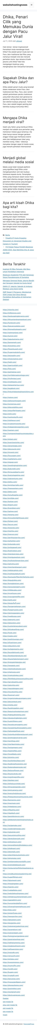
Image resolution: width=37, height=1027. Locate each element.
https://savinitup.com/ (11, 741)
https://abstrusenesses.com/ (14, 995)
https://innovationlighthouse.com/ (15, 518)
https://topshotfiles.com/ (12, 751)
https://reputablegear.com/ (13, 688)
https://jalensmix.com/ (11, 620)
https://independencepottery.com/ (16, 427)
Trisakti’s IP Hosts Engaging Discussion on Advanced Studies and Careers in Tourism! (17, 241)
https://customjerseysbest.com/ (15, 626)
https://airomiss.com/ (11, 757)
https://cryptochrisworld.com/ (14, 424)
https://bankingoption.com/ (13, 708)
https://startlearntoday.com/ (13, 744)
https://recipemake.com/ (12, 825)
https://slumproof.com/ (11, 992)
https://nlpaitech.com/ (11, 813)
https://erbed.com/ (10, 439)
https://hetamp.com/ (10, 515)
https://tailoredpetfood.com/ (13, 731)
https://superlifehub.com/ (12, 877)
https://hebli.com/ (9, 362)
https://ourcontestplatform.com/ (15, 903)
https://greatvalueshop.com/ (13, 939)
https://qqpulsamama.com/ (13, 339)
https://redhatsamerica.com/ (14, 943)
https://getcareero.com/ (12, 920)
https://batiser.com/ (10, 502)
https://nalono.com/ (10, 397)
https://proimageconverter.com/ (15, 738)
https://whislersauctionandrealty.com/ (17, 897)
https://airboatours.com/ (12, 842)
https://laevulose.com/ (11, 979)
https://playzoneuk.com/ (12, 702)
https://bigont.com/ (10, 505)
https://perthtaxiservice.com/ (14, 538)
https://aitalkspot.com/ (11, 848)
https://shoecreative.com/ (12, 359)
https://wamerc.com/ (11, 430)
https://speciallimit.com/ (12, 900)
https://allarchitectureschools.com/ (16, 855)
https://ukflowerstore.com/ (13, 949)
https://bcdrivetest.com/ (12, 551)
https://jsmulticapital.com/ (13, 495)
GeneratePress (29, 1024)
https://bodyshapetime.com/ (13, 475)
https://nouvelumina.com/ (12, 692)
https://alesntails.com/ (11, 852)
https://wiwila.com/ (10, 705)
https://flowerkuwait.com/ (12, 349)
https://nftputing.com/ (11, 810)
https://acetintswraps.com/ (13, 639)
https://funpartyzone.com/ (13, 610)
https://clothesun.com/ (11, 420)
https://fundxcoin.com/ (11, 323)
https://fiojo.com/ (9, 369)
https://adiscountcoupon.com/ (14, 401)
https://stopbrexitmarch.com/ (14, 946)
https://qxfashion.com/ (11, 541)
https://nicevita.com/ (10, 310)
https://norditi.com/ (10, 969)
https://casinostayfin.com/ (13, 417)
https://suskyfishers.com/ (12, 721)
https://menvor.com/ (10, 534)
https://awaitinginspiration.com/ (15, 465)
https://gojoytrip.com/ (11, 685)
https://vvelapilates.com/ (12, 890)
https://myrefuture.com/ (12, 593)
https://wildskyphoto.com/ (13, 570)
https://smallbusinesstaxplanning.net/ (17, 874)
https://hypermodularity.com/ (14, 352)
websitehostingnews (15, 4)
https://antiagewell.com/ (12, 547)
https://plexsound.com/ (11, 449)
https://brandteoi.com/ (11, 508)
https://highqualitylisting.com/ (14, 715)
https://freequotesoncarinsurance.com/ (18, 797)
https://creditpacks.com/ (12, 382)
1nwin (5, 1015)
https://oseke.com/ (10, 636)
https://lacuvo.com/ (10, 524)
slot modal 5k (8, 1002)
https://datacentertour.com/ (13, 385)
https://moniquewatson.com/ (14, 557)
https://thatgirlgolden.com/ (13, 884)
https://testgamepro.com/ (12, 747)
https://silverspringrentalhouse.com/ (16, 907)
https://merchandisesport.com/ (14, 567)
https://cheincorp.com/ (11, 672)
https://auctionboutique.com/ (14, 761)
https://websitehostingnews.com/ (15, 893)
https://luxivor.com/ (10, 336)
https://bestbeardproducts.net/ (15, 656)
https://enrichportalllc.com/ (13, 485)
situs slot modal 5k (10, 1005)
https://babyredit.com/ (11, 469)
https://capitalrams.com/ (12, 459)
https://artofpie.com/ (11, 498)
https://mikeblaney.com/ (12, 807)
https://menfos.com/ (10, 531)
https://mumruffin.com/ (11, 966)
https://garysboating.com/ (13, 682)
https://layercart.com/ (11, 695)
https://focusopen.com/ (12, 456)
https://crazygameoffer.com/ (13, 597)
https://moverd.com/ (10, 452)
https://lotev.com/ (9, 910)
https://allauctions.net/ (11, 646)
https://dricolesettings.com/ (13, 629)
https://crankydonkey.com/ (13, 675)
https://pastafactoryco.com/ (13, 816)
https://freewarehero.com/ (13, 488)
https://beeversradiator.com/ (14, 326)
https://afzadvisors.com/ (12, 643)
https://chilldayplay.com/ (12, 590)
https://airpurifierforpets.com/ (14, 411)
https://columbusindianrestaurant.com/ (18, 734)
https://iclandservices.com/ (13, 554)
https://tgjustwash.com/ (12, 880)
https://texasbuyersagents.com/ (15, 725)
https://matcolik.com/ (11, 952)
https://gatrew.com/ (10, 511)
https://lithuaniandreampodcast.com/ (17, 319)
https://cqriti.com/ (9, 600)
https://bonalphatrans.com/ (13, 584)
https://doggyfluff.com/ (11, 603)
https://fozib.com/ (9, 633)
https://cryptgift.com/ (11, 975)
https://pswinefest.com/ (12, 989)
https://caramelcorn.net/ (12, 930)
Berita (7, 235)
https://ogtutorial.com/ (11, 832)
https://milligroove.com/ (12, 313)
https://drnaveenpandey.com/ (14, 787)
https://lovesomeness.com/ (13, 962)
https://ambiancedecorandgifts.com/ (17, 862)
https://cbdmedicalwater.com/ (14, 669)
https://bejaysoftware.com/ (13, 770)
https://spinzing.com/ (11, 564)
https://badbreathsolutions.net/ (15, 764)
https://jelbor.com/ (10, 492)
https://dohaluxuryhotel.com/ (14, 784)
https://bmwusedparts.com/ (13, 472)
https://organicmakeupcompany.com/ (17, 698)
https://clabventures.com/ (12, 479)
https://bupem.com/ (10, 972)
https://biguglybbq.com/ (12, 580)
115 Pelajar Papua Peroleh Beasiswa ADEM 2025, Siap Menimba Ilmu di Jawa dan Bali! (18, 250)
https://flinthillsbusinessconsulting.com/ (18, 679)
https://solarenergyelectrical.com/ (15, 926)
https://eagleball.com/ (11, 388)
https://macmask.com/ (11, 803)
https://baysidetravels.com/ (13, 652)
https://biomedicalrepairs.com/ (14, 329)
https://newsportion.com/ (12, 916)
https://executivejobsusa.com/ (14, 793)
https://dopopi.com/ (10, 462)
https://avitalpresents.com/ (13, 649)
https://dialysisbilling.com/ (13, 407)
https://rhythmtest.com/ (12, 379)
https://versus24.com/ (11, 956)
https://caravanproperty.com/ (14, 587)
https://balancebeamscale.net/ (14, 767)
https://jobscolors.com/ (11, 623)
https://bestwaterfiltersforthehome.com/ (18, 577)
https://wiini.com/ (9, 414)
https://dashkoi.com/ (11, 780)
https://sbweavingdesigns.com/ (15, 718)
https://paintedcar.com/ (12, 372)
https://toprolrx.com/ (10, 887)
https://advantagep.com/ (12, 446)
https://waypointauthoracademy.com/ (17, 728)
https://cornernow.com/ (12, 404)
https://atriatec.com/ (10, 959)
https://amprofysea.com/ (12, 913)
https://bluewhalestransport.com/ (15, 659)
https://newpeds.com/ (11, 665)
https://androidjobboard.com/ (14, 865)
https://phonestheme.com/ (13, 985)
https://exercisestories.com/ (13, 442)
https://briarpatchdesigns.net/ (14, 662)
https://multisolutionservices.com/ (16, 561)
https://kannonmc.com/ (11, 800)
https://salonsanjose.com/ (13, 333)
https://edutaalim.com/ (11, 356)
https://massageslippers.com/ (14, 982)
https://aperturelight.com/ (12, 365)
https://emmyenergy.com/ (12, 790)
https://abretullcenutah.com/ (14, 839)
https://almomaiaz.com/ (12, 858)
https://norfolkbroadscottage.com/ (16, 375)
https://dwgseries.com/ (11, 923)
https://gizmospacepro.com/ (13, 613)
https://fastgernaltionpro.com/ (14, 606)
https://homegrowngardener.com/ (15, 936)
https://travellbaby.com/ (12, 754)
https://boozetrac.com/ (11, 346)
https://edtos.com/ (10, 482)
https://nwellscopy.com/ (12, 616)
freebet (5, 998)
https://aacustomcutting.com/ (14, 835)
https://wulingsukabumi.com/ (14, 574)
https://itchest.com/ (10, 521)
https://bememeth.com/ (12, 342)
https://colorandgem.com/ (13, 933)
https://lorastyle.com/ (11, 528)
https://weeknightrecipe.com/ (14, 829)
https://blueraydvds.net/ (12, 774)
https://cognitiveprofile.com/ (13, 777)
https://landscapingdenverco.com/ (16, 316)
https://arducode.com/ (11, 544)
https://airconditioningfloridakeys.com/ (17, 845)
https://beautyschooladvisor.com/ (15, 711)
